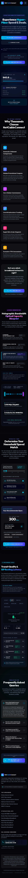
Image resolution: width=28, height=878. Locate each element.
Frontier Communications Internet (10, 799)
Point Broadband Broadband (8, 818)
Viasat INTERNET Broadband (8, 813)
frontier (18, 600)
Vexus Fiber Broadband (7, 825)
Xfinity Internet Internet (7, 795)
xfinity (6, 600)
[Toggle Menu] (25, 2)
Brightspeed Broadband (7, 820)
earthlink (13, 603)
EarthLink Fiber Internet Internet (9, 804)
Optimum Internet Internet (8, 801)
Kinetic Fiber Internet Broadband (9, 816)
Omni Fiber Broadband (7, 822)
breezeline (7, 606)
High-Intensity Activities (11, 476)
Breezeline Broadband (7, 827)
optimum (6, 603)
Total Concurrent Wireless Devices (8, 467)
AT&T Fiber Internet (6, 797)
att (12, 600)
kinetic (21, 603)
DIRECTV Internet (5, 806)
